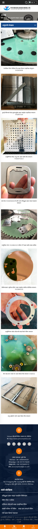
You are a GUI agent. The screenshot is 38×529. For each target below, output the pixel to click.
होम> (9, 18)
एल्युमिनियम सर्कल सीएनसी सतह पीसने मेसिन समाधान (19, 332)
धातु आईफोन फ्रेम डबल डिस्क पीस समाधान (19, 416)
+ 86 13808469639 (22, 460)
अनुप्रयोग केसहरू (14, 18)
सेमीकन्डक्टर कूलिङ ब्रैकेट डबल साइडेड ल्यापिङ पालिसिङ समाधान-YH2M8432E (19, 288)
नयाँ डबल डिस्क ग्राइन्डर (10, 513)
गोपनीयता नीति (27, 519)
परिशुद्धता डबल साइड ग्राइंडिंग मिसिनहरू (14, 495)
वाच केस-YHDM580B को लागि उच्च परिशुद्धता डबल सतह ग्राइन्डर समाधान (19, 202)
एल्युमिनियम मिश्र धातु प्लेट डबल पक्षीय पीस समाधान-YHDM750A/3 (19, 158)
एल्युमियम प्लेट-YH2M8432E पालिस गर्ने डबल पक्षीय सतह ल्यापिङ (19, 245)
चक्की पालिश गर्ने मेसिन (9, 508)
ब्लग (13, 519)
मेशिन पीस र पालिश (8, 500)
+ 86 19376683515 (22, 464)
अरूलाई (22, 18)
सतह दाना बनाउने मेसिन (25, 508)
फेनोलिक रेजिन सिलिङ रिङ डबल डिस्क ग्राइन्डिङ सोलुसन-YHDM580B (19, 69)
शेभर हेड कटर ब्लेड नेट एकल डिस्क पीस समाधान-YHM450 (19, 374)
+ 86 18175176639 (22, 462)
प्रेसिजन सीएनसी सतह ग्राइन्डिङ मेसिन (14, 504)
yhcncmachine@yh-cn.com (21, 467)
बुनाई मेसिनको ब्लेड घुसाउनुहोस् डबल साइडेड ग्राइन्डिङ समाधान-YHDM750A (19, 113)
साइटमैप (18, 519)
